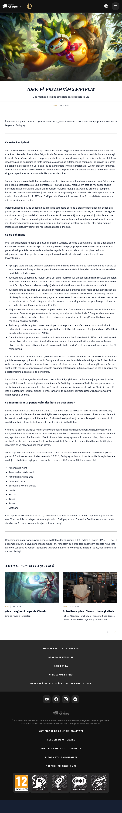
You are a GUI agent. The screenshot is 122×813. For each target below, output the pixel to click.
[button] (55, 105)
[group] (61, 599)
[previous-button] (108, 632)
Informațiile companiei (61, 757)
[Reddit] (75, 699)
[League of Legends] (29, 6)
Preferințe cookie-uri (61, 766)
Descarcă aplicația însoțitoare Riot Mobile (61, 683)
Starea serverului (61, 657)
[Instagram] (66, 699)
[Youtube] (47, 699)
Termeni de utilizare (61, 739)
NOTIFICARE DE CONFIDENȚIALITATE (60, 731)
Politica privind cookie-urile (61, 748)
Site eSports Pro (61, 674)
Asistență (61, 666)
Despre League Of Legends (61, 648)
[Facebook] (56, 699)
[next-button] (114, 632)
